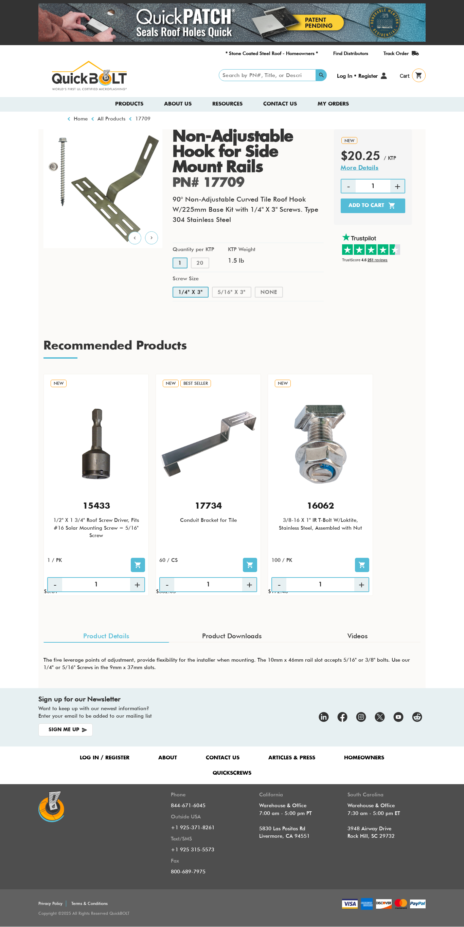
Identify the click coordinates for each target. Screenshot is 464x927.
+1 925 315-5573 (192, 850)
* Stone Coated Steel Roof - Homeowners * (272, 53)
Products (129, 104)
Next (152, 238)
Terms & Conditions (89, 903)
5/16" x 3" (232, 292)
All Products (111, 119)
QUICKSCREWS (232, 773)
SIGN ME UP (64, 729)
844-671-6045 (188, 805)
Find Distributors (350, 53)
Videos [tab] (357, 636)
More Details (359, 167)
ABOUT (167, 757)
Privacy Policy (50, 903)
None (269, 292)
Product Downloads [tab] (232, 636)
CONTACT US (222, 757)
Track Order (396, 53)
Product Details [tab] (106, 636)
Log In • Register (357, 76)
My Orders (333, 104)
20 (200, 263)
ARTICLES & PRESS (291, 757)
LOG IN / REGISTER (104, 757)
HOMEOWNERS (364, 757)
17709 (142, 119)
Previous (135, 238)
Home (81, 119)
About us (178, 104)
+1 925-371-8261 (193, 828)
